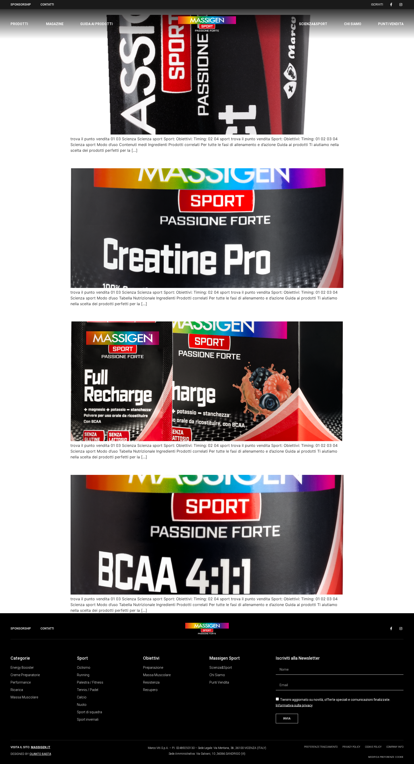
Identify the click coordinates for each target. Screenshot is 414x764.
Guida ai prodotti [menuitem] (96, 24)
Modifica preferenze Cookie (385, 757)
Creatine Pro (92, 159)
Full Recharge (95, 313)
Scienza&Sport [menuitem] (313, 24)
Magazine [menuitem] (54, 24)
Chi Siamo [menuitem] (352, 24)
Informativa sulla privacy (294, 705)
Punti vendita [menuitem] (390, 24)
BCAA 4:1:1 (90, 466)
